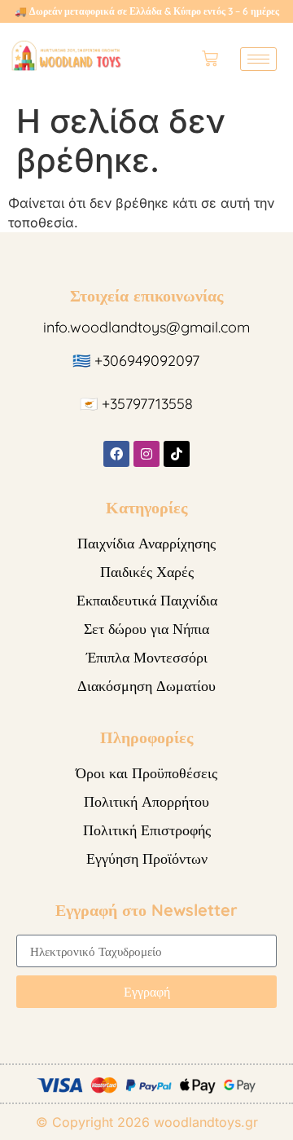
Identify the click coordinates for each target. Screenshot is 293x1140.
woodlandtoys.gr (206, 1122)
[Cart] (210, 59)
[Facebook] (116, 454)
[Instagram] (146, 454)
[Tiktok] (177, 454)
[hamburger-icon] (258, 59)
